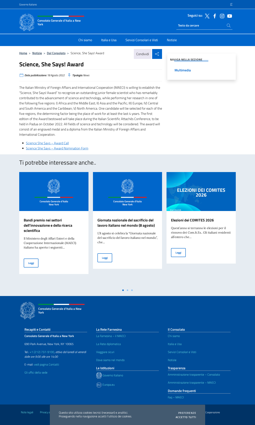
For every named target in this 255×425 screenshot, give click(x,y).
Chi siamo (174, 336)
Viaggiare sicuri (105, 352)
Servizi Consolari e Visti (182, 352)
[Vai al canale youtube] (228, 15)
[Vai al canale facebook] (213, 15)
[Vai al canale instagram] (221, 15)
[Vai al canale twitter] (206, 15)
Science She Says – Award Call (47, 143)
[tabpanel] (53, 229)
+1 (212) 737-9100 (42, 352)
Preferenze (187, 413)
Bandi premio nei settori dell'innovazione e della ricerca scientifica (48, 225)
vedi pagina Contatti (46, 364)
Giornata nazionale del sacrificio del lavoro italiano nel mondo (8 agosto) (126, 222)
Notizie (37, 53)
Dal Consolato (56, 53)
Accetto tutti (186, 417)
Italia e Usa (175, 344)
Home (23, 53)
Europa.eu (108, 384)
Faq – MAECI (176, 397)
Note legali (27, 412)
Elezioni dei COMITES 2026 (192, 220)
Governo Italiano (28, 4)
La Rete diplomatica (108, 344)
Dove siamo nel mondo (110, 360)
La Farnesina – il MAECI (111, 336)
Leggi (33, 263)
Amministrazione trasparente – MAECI (192, 382)
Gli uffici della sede (35, 372)
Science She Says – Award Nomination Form (57, 148)
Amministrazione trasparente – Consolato (194, 374)
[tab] (123, 290)
